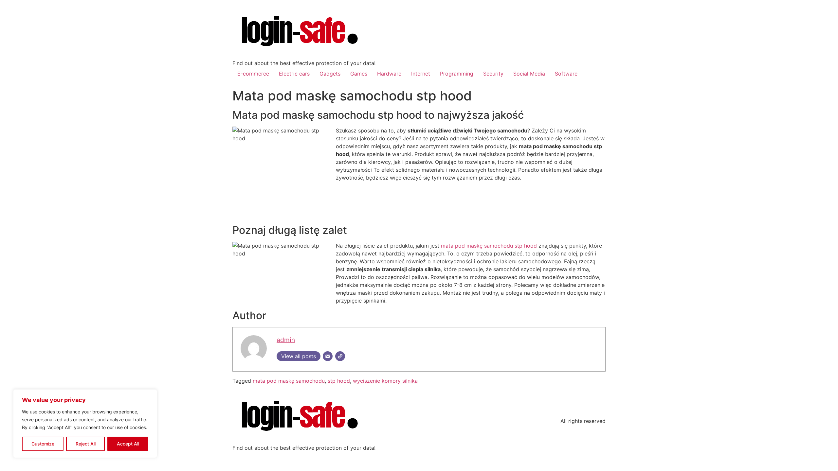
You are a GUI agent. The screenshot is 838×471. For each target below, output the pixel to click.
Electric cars (294, 73)
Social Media (529, 73)
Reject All (86, 443)
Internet (420, 73)
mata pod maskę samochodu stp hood (489, 245)
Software (566, 73)
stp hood (339, 380)
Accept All (128, 443)
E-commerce (253, 73)
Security (493, 73)
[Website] (340, 356)
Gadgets (329, 73)
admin (286, 340)
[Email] (328, 356)
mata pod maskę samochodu (289, 380)
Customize (42, 443)
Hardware (389, 73)
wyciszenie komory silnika (385, 380)
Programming (456, 73)
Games (358, 73)
